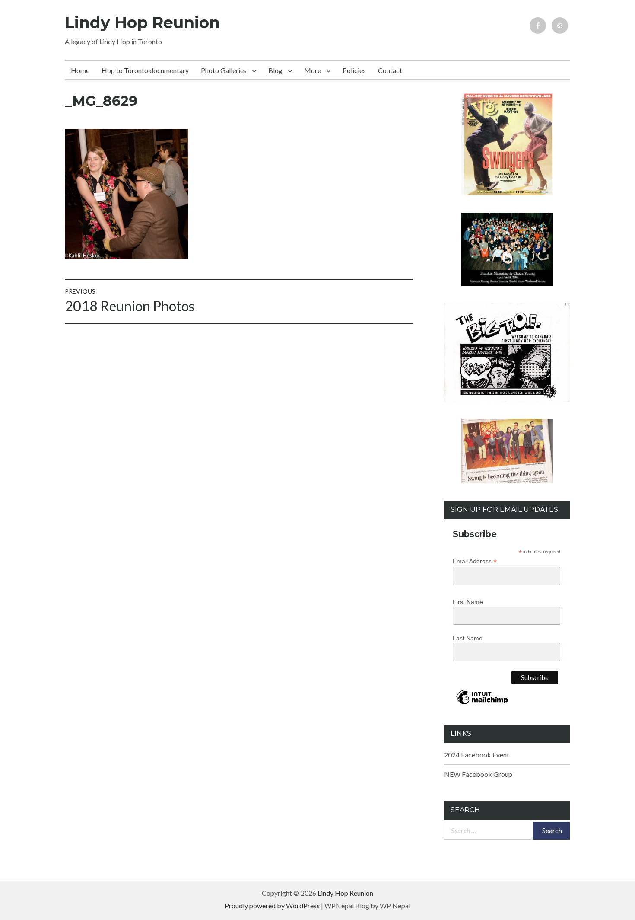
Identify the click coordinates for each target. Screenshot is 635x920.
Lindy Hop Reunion (142, 22)
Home (80, 70)
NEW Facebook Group (478, 774)
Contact (390, 70)
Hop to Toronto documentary (145, 70)
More (312, 70)
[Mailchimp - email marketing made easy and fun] (482, 703)
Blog (275, 70)
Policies (354, 70)
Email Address (475, 561)
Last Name (468, 638)
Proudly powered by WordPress (272, 905)
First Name (468, 601)
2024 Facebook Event (476, 755)
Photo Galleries (224, 70)
